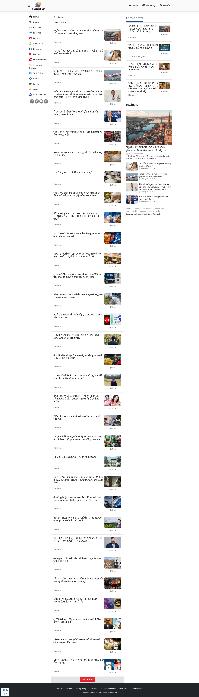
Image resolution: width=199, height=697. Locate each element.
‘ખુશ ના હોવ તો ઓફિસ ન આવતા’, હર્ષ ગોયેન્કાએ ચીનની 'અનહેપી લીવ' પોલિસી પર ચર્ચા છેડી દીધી (77, 539)
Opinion (36, 89)
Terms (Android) (131, 211)
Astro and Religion (35, 67)
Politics (36, 38)
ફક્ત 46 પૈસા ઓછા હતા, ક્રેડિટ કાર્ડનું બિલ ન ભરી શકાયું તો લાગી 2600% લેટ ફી (78, 52)
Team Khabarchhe (154, 211)
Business (37, 27)
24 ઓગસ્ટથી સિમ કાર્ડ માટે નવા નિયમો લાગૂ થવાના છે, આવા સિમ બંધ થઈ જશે (76, 235)
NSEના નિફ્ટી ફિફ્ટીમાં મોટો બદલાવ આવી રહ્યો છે (74, 457)
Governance (38, 44)
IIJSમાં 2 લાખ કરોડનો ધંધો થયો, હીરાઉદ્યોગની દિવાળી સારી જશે (76, 418)
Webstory (150, 5)
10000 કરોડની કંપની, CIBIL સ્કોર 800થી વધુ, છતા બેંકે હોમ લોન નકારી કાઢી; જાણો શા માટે (77, 377)
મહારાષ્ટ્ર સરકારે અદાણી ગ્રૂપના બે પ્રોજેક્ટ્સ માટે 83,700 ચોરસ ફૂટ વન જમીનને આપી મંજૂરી (77, 519)
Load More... (87, 679)
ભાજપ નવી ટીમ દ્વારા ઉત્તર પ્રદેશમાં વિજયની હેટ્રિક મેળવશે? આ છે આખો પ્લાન (143, 67)
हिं (6, 694)
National (37, 54)
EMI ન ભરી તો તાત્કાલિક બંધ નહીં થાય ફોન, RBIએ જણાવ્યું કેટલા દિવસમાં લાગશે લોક (75, 600)
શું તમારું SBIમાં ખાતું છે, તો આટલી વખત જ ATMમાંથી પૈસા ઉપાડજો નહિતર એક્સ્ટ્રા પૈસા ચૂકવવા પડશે (77, 276)
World (36, 79)
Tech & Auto (38, 73)
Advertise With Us (159, 209)
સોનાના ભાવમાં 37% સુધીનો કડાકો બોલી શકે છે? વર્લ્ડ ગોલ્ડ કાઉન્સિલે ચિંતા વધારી (76, 641)
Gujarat (36, 22)
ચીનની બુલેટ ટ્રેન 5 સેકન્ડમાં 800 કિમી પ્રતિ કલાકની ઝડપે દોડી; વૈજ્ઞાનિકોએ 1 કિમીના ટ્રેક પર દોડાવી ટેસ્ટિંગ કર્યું (77, 499)
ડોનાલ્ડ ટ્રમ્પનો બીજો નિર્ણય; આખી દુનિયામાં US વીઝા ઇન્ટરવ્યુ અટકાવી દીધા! (76, 113)
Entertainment (40, 60)
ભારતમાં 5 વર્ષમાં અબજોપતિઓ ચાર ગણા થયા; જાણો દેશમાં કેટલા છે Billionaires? (76, 337)
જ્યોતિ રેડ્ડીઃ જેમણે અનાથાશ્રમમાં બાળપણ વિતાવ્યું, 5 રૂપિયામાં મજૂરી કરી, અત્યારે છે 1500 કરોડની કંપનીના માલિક (76, 399)
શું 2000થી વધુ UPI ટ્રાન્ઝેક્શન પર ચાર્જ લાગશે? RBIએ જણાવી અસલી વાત (77, 621)
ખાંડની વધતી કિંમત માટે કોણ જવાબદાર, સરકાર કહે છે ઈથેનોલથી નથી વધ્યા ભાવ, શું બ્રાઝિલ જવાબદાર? (76, 194)
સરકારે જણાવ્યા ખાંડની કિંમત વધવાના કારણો (72, 172)
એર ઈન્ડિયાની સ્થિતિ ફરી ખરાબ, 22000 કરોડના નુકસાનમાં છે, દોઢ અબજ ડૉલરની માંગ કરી (78, 73)
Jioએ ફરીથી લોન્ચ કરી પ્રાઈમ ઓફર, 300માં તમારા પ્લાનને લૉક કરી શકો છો (78, 316)
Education (37, 49)
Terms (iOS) (142, 211)
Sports (36, 84)
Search (166, 5)
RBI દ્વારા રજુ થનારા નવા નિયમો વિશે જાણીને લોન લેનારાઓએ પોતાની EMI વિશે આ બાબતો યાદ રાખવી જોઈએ (76, 216)
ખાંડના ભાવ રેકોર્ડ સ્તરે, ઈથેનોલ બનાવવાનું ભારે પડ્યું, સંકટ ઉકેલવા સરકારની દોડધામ (78, 296)
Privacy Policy (147, 209)
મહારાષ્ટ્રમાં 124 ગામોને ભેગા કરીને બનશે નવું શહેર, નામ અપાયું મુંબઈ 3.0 (77, 560)
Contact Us (137, 209)
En (6, 690)
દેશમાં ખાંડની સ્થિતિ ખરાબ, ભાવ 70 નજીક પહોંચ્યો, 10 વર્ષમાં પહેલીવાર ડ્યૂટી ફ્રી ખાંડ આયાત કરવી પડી (77, 255)
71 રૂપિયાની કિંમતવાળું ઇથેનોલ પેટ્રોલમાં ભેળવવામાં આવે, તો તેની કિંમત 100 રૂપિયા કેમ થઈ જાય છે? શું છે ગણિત (77, 438)
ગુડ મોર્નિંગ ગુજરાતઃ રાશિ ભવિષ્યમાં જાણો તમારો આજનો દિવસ (143, 47)
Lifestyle (37, 33)
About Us (129, 209)
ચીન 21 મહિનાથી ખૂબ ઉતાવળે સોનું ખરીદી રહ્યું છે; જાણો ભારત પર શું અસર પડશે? (77, 357)
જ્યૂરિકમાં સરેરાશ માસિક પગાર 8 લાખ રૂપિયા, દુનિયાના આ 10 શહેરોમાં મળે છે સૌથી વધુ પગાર (78, 32)
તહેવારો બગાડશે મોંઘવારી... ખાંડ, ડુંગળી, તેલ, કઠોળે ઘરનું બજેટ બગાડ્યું (77, 154)
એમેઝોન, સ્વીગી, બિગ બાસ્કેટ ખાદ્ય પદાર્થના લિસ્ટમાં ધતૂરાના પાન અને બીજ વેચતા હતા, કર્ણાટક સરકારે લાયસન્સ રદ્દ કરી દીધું (143, 87)
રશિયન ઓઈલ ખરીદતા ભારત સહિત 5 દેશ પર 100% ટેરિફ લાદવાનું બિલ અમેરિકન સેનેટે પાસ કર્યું (78, 580)
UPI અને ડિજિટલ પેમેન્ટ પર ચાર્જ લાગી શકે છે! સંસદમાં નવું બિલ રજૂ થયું (78, 661)
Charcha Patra (39, 95)
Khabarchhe (140, 214)
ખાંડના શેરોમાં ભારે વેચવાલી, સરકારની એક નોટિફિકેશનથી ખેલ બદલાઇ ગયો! (77, 133)
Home (134, 5)
